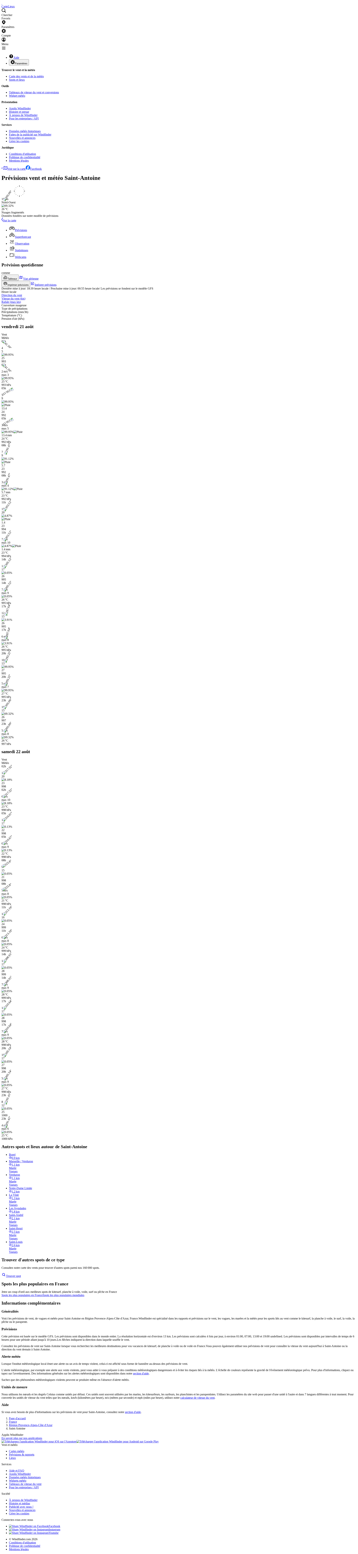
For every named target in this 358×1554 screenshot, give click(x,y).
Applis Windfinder (20, 108)
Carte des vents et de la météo (26, 76)
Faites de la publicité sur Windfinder (30, 134)
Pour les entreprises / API (24, 118)
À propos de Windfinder (23, 115)
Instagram (54, 1529)
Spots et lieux (17, 79)
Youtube (54, 1532)
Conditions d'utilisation (22, 153)
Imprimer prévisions (18, 285)
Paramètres (21, 63)
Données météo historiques (25, 131)
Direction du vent (11, 295)
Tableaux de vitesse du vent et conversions (34, 92)
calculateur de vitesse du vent (197, 1397)
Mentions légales (19, 160)
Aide (16, 57)
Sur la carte (9, 220)
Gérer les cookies (19, 141)
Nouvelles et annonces (22, 137)
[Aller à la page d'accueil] (1, 3)
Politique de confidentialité (24, 157)
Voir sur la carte (16, 168)
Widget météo (17, 95)
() (13, 298)
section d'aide (141, 1373)
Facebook (36, 168)
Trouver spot (13, 1276)
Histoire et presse (19, 111)
